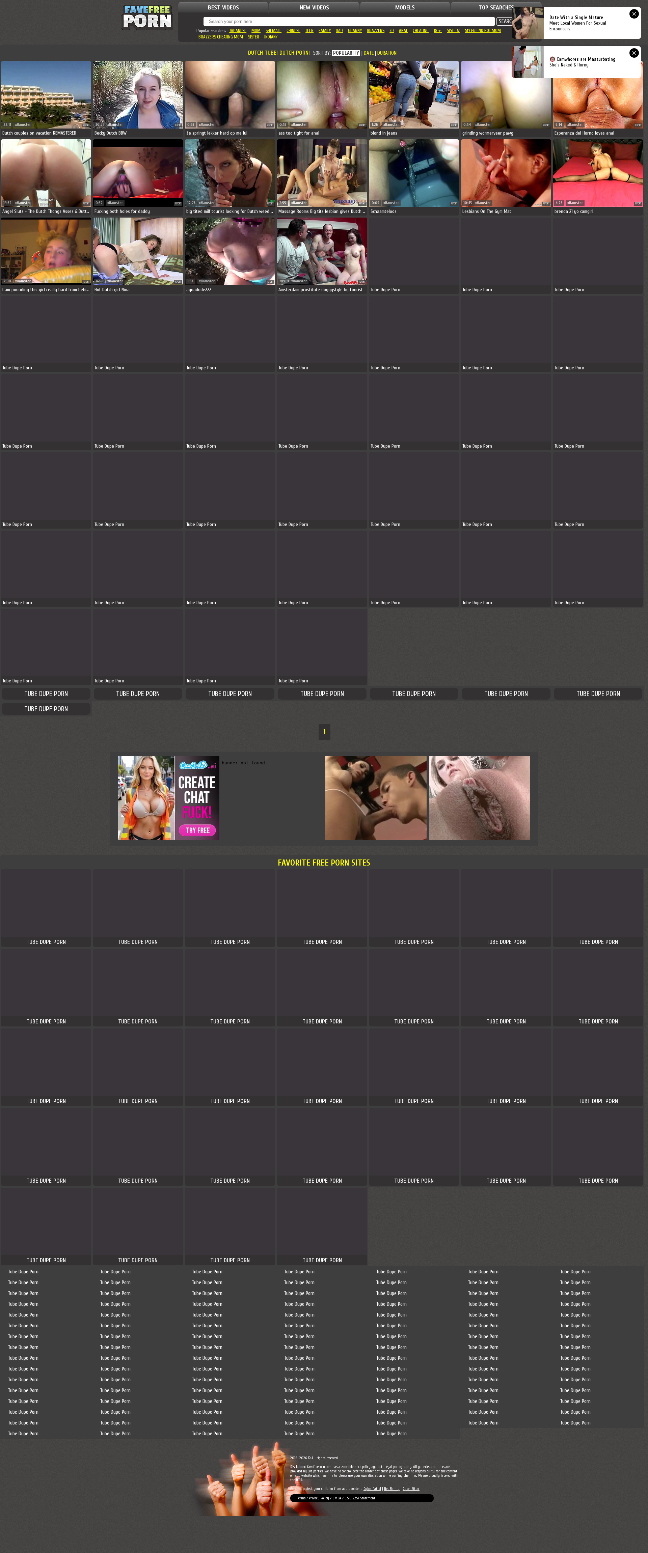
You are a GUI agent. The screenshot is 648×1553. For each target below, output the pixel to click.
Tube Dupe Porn (46, 694)
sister (253, 36)
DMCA (336, 1498)
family (325, 30)
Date (369, 53)
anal (403, 30)
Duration (387, 53)
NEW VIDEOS (314, 7)
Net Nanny (392, 1489)
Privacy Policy (319, 1498)
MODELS (405, 7)
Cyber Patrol (372, 1489)
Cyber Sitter (411, 1489)
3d (391, 30)
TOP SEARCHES (496, 7)
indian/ (270, 36)
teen (309, 30)
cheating (421, 30)
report (86, 125)
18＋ (438, 30)
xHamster (23, 124)
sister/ (453, 30)
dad (339, 30)
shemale (273, 30)
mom (256, 30)
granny (355, 30)
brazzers (375, 30)
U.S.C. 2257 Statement (360, 1498)
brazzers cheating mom (220, 36)
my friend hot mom (483, 30)
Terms (301, 1498)
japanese (237, 30)
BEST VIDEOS (223, 7)
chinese (293, 30)
